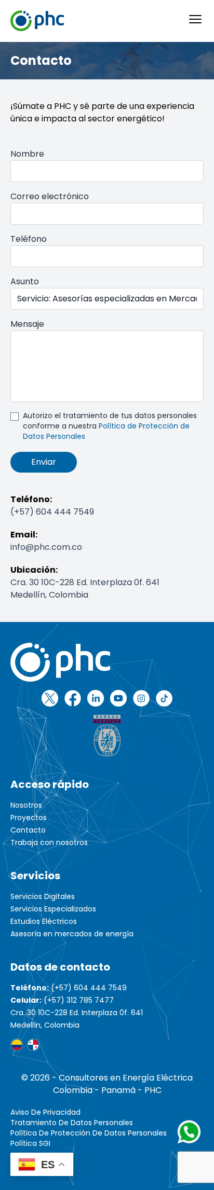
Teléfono (28, 239)
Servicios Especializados (53, 909)
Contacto (28, 830)
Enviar (43, 462)
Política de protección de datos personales (88, 1133)
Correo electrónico (49, 196)
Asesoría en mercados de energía (71, 934)
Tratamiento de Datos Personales (71, 1122)
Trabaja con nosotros (49, 842)
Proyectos (28, 817)
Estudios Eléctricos (43, 921)
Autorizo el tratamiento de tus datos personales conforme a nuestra (110, 425)
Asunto (24, 281)
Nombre (27, 154)
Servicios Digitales (42, 896)
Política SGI (30, 1143)
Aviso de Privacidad (45, 1112)
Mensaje (27, 324)
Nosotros (26, 805)
